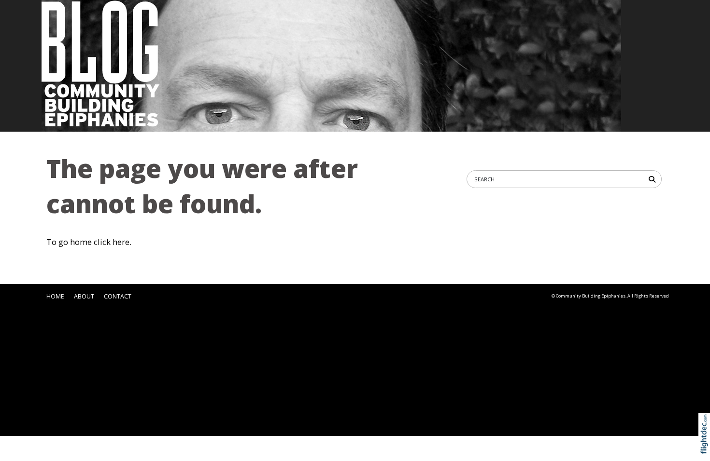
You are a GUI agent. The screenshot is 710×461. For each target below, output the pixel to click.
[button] (706, 445)
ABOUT (84, 296)
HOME (55, 296)
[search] (654, 178)
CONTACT (117, 296)
